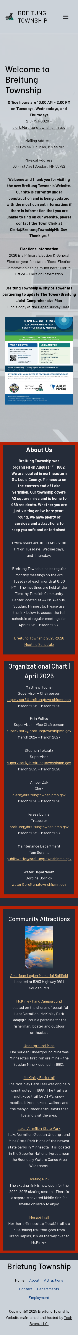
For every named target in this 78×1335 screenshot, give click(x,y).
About (34, 1280)
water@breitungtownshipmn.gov (39, 884)
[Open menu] (65, 16)
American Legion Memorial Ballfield (39, 975)
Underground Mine (39, 1045)
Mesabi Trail (39, 1217)
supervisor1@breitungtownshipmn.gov (39, 762)
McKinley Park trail (39, 1077)
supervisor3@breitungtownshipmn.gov (39, 699)
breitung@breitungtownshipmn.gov (39, 826)
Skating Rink (39, 1178)
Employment (39, 1297)
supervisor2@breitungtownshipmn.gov (39, 730)
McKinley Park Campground (39, 1001)
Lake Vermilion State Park (39, 1128)
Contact (25, 1288)
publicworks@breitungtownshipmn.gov (39, 858)
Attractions (53, 1280)
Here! (66, 306)
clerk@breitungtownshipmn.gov (39, 127)
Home (19, 1280)
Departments (48, 1288)
